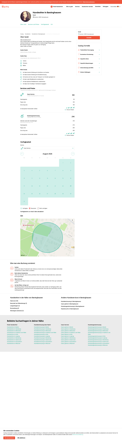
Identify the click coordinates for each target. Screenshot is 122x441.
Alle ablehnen (21, 438)
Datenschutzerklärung (77, 434)
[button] (89, 50)
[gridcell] (63, 163)
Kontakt (89, 37)
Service (22, 145)
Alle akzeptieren (9, 438)
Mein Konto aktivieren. (89, 2)
